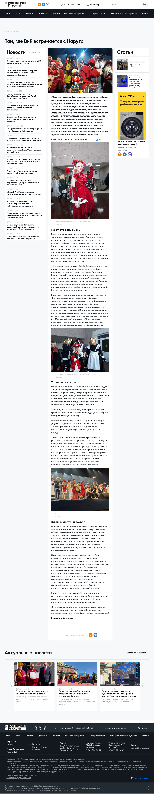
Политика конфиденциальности (18, 778)
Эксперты (30, 13)
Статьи (18, 13)
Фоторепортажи (97, 13)
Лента (7, 13)
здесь (98, 139)
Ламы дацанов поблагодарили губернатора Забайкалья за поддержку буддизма (74, 693)
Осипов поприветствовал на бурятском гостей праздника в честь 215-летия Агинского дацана (119, 693)
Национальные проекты (74, 13)
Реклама (145, 13)
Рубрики (56, 13)
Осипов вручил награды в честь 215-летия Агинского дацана (32, 692)
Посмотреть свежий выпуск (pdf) (123, 13)
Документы (43, 13)
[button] (145, 686)
